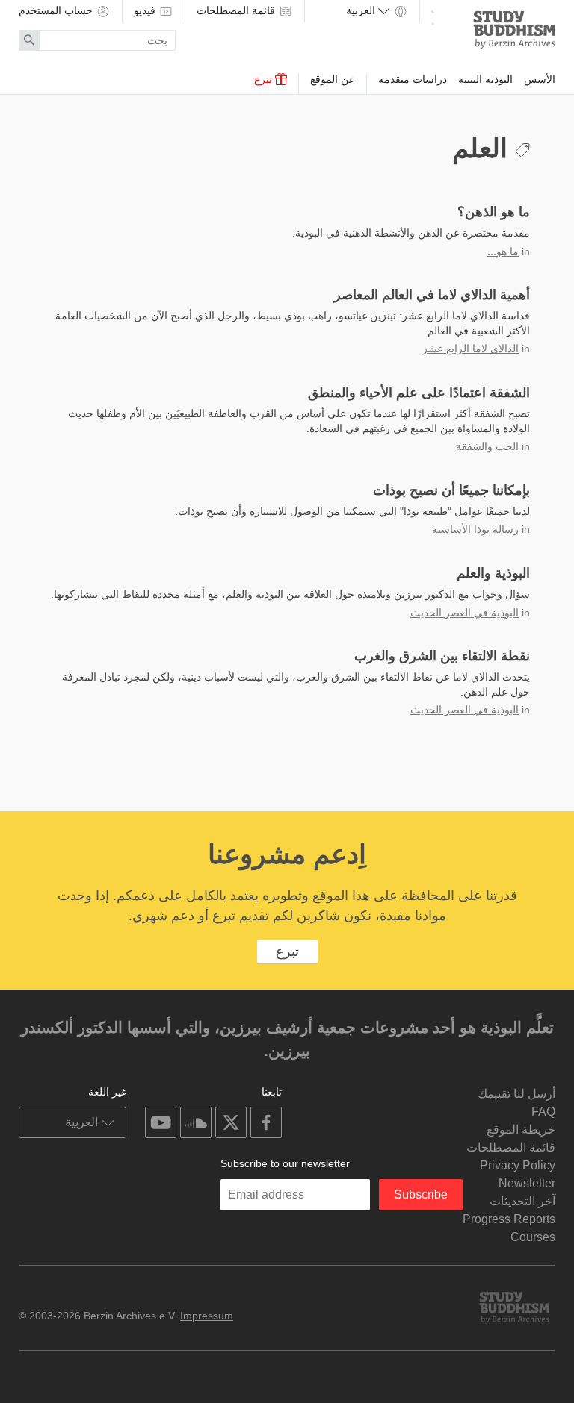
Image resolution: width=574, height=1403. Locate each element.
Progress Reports (509, 1219)
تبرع (264, 79)
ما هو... (503, 251)
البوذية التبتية (485, 79)
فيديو (146, 10)
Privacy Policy (517, 1165)
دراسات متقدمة (412, 79)
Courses (532, 1237)
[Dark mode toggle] (432, 15)
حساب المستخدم (57, 10)
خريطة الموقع (521, 1129)
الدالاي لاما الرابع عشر (470, 348)
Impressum (206, 1316)
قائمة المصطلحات (237, 10)
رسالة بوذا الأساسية (475, 529)
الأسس (539, 79)
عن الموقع (332, 79)
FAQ (543, 1111)
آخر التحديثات (522, 1201)
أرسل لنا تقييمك (516, 1093)
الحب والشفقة (487, 446)
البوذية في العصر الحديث (464, 613)
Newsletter (527, 1183)
